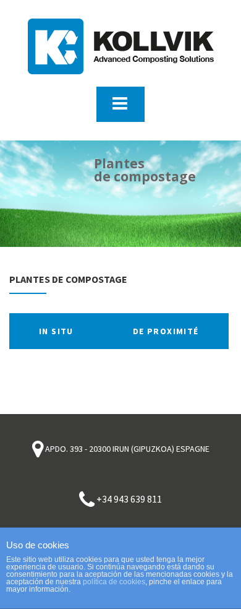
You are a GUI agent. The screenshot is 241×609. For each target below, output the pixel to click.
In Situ (56, 331)
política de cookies (114, 581)
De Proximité (166, 331)
